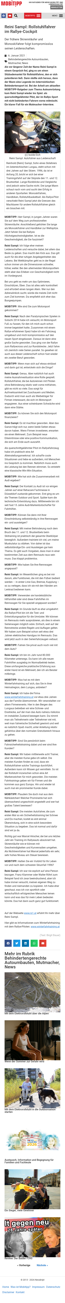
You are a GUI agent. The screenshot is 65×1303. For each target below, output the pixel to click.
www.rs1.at (30, 913)
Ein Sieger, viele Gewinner (19, 1210)
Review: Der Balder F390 (18, 1258)
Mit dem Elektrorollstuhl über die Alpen (27, 1013)
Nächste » (42, 1265)
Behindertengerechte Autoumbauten (25, 960)
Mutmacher (47, 962)
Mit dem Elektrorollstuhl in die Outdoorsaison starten (30, 1110)
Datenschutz (53, 1286)
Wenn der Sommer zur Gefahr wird (24, 1061)
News (10, 966)
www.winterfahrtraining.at (19, 697)
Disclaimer (8, 1292)
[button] (16, 15)
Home (5, 1286)
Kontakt (20, 1292)
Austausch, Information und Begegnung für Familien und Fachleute (29, 1161)
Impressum (38, 1286)
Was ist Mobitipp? (21, 1286)
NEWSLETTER (56, 7)
